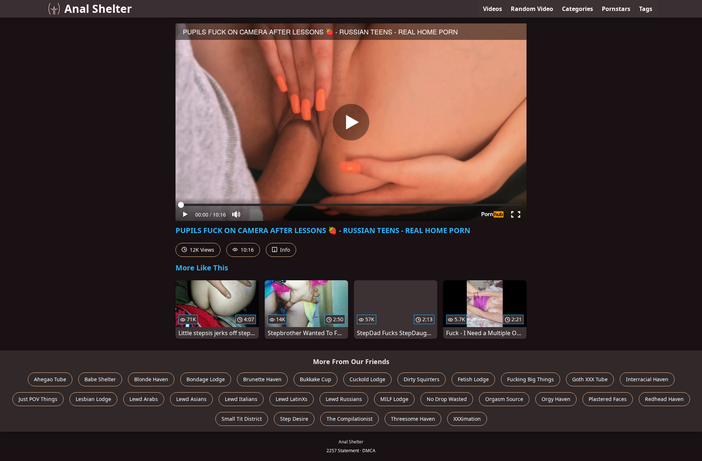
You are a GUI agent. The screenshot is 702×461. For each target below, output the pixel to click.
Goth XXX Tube (590, 379)
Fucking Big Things (530, 379)
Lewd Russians (344, 399)
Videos (492, 9)
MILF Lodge (394, 399)
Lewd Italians (241, 399)
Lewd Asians (191, 399)
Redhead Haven (664, 399)
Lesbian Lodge (93, 399)
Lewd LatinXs (291, 399)
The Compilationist (350, 418)
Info (284, 249)
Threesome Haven (413, 418)
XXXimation (467, 418)
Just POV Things (38, 399)
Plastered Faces (608, 399)
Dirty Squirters (421, 379)
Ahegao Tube (50, 379)
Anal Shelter (98, 8)
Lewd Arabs (143, 399)
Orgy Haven (555, 399)
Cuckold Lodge (367, 379)
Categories (577, 9)
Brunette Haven (262, 379)
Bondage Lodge (205, 379)
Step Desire (294, 418)
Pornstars (616, 9)
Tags (645, 9)
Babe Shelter (100, 379)
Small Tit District (242, 418)
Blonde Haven (151, 379)
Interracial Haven (647, 379)
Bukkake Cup (315, 379)
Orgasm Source (504, 399)
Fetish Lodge (473, 379)
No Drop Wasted (447, 399)
